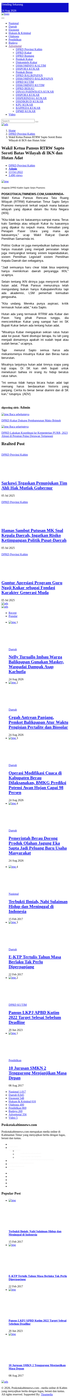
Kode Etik (14, 1147)
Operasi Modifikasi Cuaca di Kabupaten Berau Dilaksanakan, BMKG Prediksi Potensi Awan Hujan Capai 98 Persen (37, 783)
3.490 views (15, 175)
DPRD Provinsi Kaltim (29, 49)
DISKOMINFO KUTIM (30, 85)
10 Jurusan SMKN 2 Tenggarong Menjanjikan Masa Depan (38, 1073)
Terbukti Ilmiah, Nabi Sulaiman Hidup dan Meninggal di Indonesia (38, 906)
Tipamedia (47, 1394)
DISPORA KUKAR (27, 68)
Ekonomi (14, 29)
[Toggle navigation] (2, 18)
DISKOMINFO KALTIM (31, 65)
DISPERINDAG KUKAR (31, 98)
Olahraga (14, 36)
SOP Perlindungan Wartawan (36, 1157)
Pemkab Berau (24, 72)
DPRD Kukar (24, 52)
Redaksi (13, 1144)
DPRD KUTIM (25, 81)
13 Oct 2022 (16, 172)
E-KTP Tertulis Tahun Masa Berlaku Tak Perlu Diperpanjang (35, 962)
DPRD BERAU (25, 88)
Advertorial (15, 46)
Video (12, 114)
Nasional (14, 23)
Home (12, 130)
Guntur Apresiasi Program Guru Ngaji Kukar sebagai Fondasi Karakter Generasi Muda (31, 587)
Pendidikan (15, 39)
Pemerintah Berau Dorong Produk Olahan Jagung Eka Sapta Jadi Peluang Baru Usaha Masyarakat (38, 845)
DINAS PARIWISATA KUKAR (35, 91)
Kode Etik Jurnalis (30, 1150)
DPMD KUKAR (26, 111)
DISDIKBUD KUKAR (29, 101)
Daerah (13, 26)
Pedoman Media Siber (21, 1160)
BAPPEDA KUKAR (28, 107)
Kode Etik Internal (30, 1154)
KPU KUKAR (24, 104)
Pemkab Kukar (24, 59)
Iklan (11, 1167)
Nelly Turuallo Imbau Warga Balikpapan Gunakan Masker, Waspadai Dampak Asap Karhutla (36, 664)
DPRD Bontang (25, 55)
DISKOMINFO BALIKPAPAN (34, 78)
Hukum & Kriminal (20, 33)
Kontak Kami (16, 1163)
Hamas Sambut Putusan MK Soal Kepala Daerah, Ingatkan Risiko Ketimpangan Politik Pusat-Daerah (33, 535)
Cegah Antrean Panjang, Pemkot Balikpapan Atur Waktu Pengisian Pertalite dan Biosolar (38, 722)
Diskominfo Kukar (26, 62)
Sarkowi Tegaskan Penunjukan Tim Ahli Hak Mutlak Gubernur (34, 485)
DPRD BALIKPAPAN (29, 75)
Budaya (13, 42)
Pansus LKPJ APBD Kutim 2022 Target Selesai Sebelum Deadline (35, 1017)
